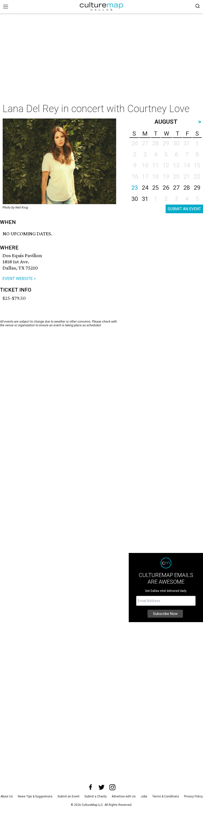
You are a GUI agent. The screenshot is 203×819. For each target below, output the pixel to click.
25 (155, 187)
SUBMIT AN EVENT (184, 209)
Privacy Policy (193, 796)
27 (176, 187)
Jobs (144, 796)
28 (186, 187)
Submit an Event (68, 796)
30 (134, 198)
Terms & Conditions (165, 796)
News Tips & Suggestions (35, 796)
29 (197, 187)
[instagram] (112, 787)
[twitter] (101, 787)
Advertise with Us (124, 796)
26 (166, 187)
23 (134, 187)
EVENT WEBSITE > (19, 278)
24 (145, 187)
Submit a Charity (95, 796)
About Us (6, 796)
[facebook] (91, 787)
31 (145, 198)
